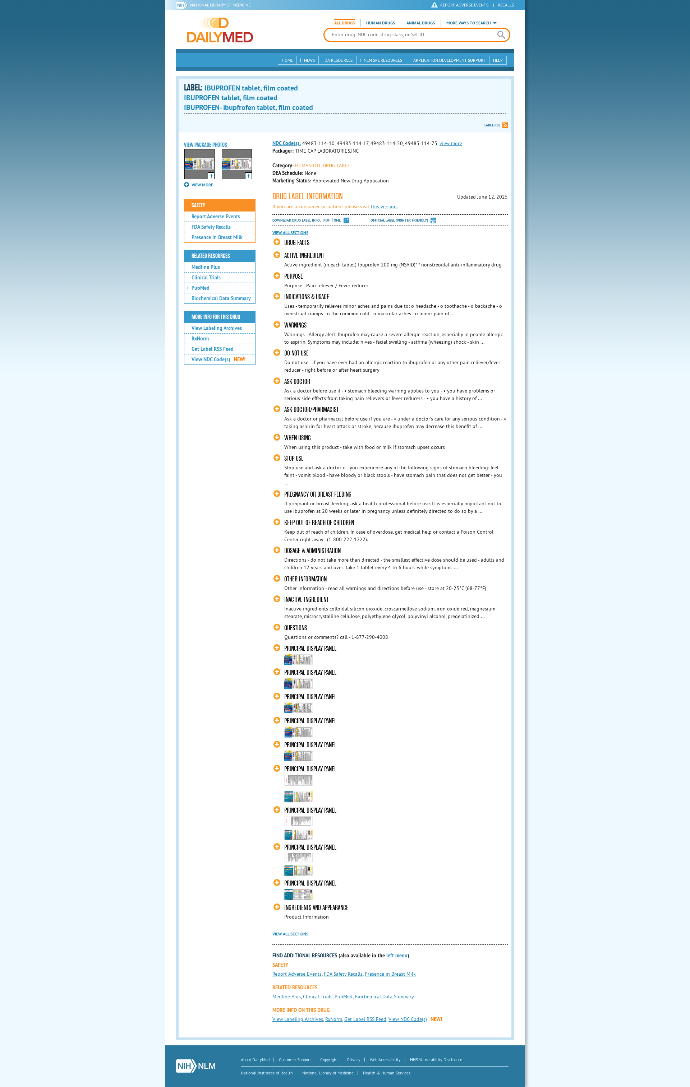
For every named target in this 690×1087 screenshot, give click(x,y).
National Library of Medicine (220, 5)
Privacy (353, 1059)
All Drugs (344, 23)
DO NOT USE (296, 353)
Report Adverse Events (216, 216)
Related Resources (211, 256)
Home (287, 60)
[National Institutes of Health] (183, 5)
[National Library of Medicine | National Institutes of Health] (195, 1066)
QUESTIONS (295, 628)
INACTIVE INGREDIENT (306, 599)
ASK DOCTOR (297, 381)
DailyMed (220, 29)
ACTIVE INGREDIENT (304, 255)
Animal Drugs (420, 23)
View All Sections (290, 233)
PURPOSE (293, 276)
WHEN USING (297, 438)
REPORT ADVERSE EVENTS (464, 5)
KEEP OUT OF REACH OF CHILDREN (319, 523)
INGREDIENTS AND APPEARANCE (316, 907)
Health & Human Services (386, 1073)
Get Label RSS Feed (213, 349)
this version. (384, 206)
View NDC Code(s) (218, 359)
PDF (326, 220)
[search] (501, 35)
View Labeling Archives (217, 328)
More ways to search (468, 23)
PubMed (201, 288)
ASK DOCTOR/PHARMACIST (311, 409)
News (309, 60)
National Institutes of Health (267, 1073)
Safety (198, 205)
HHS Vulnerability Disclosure (436, 1059)
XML (337, 220)
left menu (397, 955)
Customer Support (295, 1059)
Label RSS (492, 125)
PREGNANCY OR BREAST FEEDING (317, 494)
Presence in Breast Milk (217, 237)
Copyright (329, 1059)
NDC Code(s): (286, 143)
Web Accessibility (385, 1059)
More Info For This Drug (216, 317)
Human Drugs (380, 23)
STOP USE (294, 458)
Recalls (506, 5)
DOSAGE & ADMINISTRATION (312, 551)
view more (451, 143)
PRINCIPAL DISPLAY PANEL (310, 648)
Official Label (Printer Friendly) (399, 220)
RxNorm (200, 338)
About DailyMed (255, 1059)
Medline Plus (206, 267)
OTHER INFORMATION (305, 579)
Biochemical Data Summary (221, 298)
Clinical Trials (206, 277)
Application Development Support (449, 60)
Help (498, 60)
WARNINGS (295, 325)
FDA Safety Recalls (211, 227)
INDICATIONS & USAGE (306, 297)
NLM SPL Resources (383, 60)
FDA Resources (337, 60)
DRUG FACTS (296, 242)
